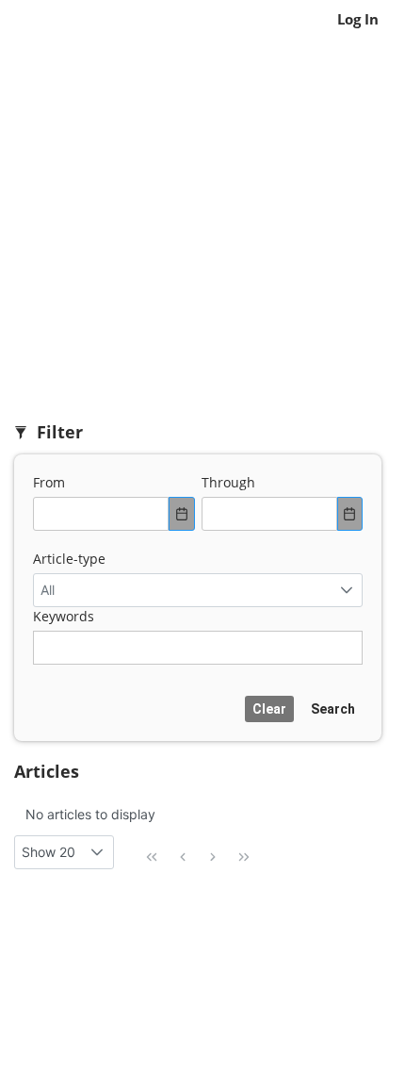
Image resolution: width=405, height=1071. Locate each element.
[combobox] (101, 514)
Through (228, 482)
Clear (269, 709)
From (49, 482)
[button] (346, 590)
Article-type (69, 559)
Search (333, 709)
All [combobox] (47, 590)
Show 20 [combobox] (48, 852)
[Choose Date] (182, 514)
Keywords (63, 616)
